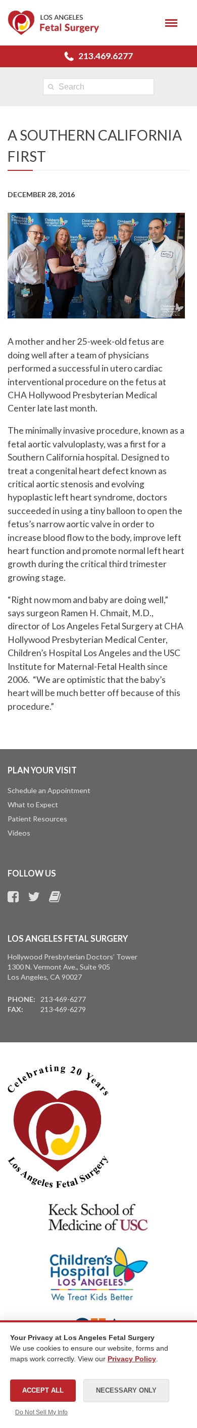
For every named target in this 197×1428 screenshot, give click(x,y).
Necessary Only (126, 1390)
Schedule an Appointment (49, 790)
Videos (19, 832)
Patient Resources (37, 818)
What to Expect (33, 804)
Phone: (21, 999)
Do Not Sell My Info (41, 1412)
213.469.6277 (105, 56)
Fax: (15, 1009)
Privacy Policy (132, 1359)
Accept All (43, 1390)
